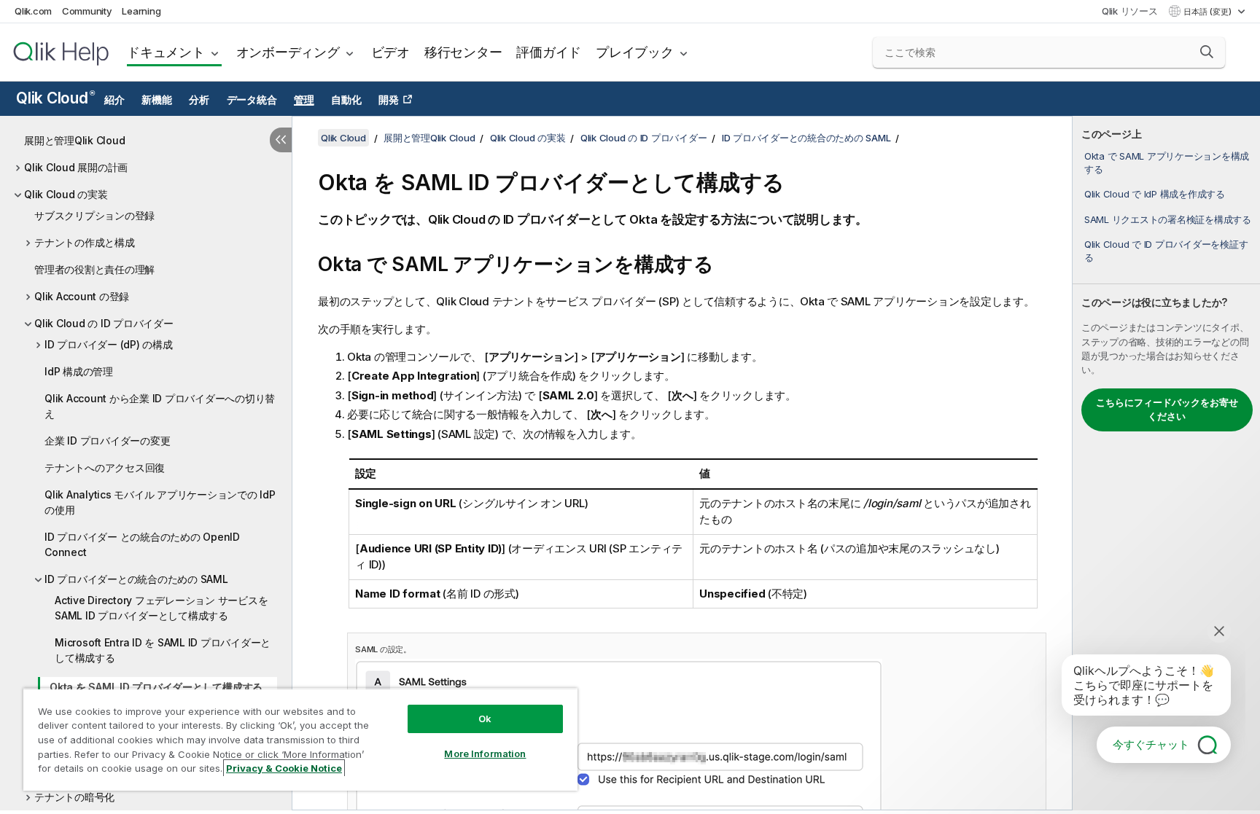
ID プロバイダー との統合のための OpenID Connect (142, 544)
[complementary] (1166, 463)
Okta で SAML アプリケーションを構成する (1166, 162)
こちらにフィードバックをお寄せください (1167, 409)
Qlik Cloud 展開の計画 (76, 167)
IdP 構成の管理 (78, 371)
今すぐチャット (1151, 744)
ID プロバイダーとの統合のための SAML (136, 579)
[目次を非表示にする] (281, 140)
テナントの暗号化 (74, 797)
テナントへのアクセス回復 (104, 467)
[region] (300, 739)
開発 (388, 100)
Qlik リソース (1130, 11)
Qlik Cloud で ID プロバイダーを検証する (1166, 250)
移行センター (463, 52)
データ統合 (252, 100)
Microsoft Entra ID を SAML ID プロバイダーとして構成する (163, 650)
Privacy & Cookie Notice (284, 768)
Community (87, 11)
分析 (199, 100)
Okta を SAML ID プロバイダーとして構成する (156, 687)
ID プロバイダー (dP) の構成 (108, 344)
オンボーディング (288, 52)
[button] (1207, 51)
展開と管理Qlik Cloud (74, 140)
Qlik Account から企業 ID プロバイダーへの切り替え (159, 406)
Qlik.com (33, 11)
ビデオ (390, 52)
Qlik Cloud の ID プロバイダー (104, 323)
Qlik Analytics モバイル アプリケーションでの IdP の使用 (160, 502)
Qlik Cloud (55, 98)
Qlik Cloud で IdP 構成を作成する (1154, 194)
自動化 (346, 100)
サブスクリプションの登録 (94, 215)
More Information (485, 753)
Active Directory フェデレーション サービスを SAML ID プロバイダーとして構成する (161, 608)
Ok (484, 718)
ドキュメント (166, 52)
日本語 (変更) (1208, 12)
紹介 (114, 100)
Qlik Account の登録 (81, 296)
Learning (141, 11)
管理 (304, 100)
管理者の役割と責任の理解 (94, 269)
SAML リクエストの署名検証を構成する (1167, 219)
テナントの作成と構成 (84, 242)
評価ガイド (548, 52)
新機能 (156, 100)
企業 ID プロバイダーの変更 (107, 440)
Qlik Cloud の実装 (66, 194)
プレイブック (635, 52)
